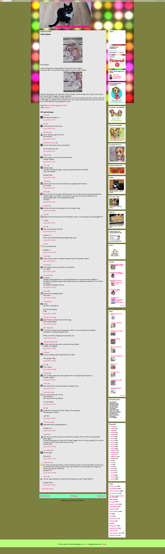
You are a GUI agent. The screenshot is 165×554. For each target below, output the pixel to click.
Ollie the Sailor (119, 265)
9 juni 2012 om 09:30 (49, 369)
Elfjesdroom (46, 463)
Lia (44, 244)
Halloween (112, 530)
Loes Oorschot (47, 422)
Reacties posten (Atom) (77, 501)
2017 (113, 438)
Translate (121, 52)
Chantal (45, 256)
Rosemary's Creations (117, 330)
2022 (113, 428)
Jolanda (45, 181)
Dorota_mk (114, 364)
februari (113, 470)
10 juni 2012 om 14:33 (49, 459)
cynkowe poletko (115, 339)
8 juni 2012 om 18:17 (49, 188)
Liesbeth (45, 265)
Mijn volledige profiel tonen (117, 77)
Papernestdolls (113, 506)
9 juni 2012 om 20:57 (49, 431)
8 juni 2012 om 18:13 (49, 178)
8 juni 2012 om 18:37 (49, 202)
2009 (113, 479)
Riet (44, 408)
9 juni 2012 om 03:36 (49, 324)
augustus (113, 458)
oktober (113, 454)
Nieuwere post (45, 496)
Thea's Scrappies (115, 289)
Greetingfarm (113, 525)
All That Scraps (113, 493)
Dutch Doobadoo (114, 491)
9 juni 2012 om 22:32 (49, 447)
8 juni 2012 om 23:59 (49, 314)
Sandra (45, 192)
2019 (113, 434)
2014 (113, 444)
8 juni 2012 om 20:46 (49, 252)
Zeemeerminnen (113, 535)
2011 (112, 475)
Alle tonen (122, 305)
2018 (113, 436)
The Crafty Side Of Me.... (116, 347)
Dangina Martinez (48, 317)
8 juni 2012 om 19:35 (49, 232)
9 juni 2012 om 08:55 (49, 349)
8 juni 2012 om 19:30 (49, 211)
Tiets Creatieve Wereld (115, 533)
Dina (44, 227)
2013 (113, 446)
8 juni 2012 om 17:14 (49, 120)
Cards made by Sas (116, 380)
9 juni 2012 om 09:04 (49, 361)
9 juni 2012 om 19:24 (49, 418)
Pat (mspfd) (46, 328)
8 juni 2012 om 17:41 (49, 151)
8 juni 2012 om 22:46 (49, 298)
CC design (112, 501)
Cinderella (46, 302)
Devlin (45, 115)
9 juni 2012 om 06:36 (49, 338)
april (112, 466)
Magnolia (47, 108)
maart (112, 468)
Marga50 (46, 206)
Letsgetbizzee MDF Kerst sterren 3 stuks (120, 301)
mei (112, 464)
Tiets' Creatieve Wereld (117, 264)
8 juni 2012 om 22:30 (49, 287)
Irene (44, 214)
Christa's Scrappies (116, 272)
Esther (45, 165)
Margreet (46, 155)
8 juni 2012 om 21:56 (49, 272)
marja (45, 352)
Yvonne (45, 291)
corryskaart (46, 275)
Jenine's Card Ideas (116, 322)
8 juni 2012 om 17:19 (49, 129)
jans (44, 124)
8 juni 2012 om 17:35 (49, 139)
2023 (113, 426)
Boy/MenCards (113, 528)
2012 (113, 448)
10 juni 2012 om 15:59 (49, 473)
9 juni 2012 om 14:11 (49, 389)
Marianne (46, 132)
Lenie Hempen (47, 392)
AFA (110, 513)
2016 (113, 440)
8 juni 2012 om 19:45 (49, 240)
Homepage (73, 496)
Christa (117, 75)
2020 (113, 432)
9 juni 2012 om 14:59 (49, 404)
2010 (113, 477)
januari (113, 472)
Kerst (117, 290)
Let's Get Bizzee (114, 511)
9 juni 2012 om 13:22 (49, 380)
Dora (44, 365)
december (113, 450)
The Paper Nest (115, 372)
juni (112, 462)
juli (112, 460)
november (114, 452)
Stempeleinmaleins (116, 388)
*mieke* (45, 434)
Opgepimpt (112, 509)
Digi (110, 523)
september (114, 456)
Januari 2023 (119, 273)
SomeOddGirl (113, 488)
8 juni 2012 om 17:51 (49, 162)
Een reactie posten (47, 489)
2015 (113, 442)
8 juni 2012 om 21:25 (49, 261)
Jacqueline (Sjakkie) (49, 342)
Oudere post (101, 496)
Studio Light (112, 486)
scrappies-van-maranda (115, 298)
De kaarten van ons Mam (116, 314)
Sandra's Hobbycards (117, 356)
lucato (85, 544)
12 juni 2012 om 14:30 (49, 485)
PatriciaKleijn (47, 450)
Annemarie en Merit (49, 143)
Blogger (104, 544)
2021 (113, 430)
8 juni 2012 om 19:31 (49, 223)
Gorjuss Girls (113, 518)
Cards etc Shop (113, 504)
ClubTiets (112, 521)
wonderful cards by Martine (116, 281)
